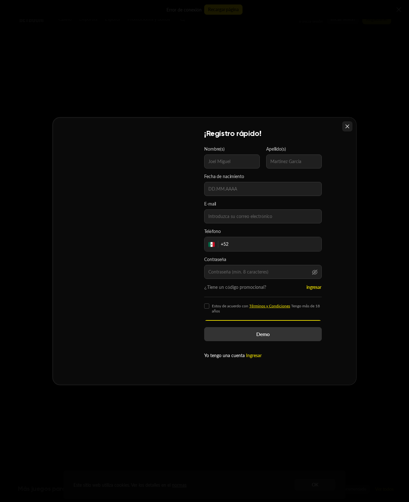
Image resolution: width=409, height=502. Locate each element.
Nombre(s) (214, 149)
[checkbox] (206, 306)
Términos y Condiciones (269, 306)
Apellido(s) (276, 149)
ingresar (313, 287)
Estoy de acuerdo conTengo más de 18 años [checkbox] (266, 308)
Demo (263, 334)
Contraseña (215, 259)
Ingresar (254, 355)
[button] (315, 272)
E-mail (210, 204)
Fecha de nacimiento (224, 176)
